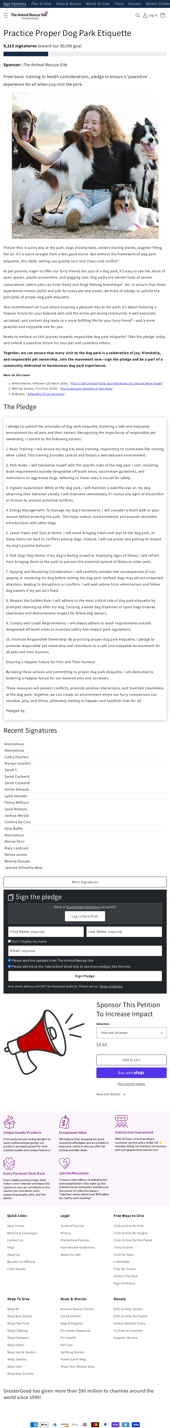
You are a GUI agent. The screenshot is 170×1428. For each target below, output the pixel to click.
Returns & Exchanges (22, 1233)
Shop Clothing (17, 1330)
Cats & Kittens (71, 1316)
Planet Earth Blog (73, 1359)
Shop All (13, 1309)
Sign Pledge (85, 976)
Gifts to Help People (128, 1309)
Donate (134, 4)
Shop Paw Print (18, 1323)
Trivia (118, 4)
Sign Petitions (14, 4)
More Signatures (85, 882)
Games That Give (126, 1276)
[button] (6, 15)
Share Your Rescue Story (78, 1366)
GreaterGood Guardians (83, 906)
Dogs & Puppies (72, 1323)
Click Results (16, 1269)
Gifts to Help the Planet (130, 1316)
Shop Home (15, 1345)
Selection (102, 1024)
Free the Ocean (125, 1269)
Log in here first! (85, 916)
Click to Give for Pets (129, 1226)
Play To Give (41, 4)
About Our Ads (71, 1254)
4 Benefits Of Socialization (46, 394)
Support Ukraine (126, 1337)
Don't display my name (29, 941)
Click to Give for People (131, 1233)
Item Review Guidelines (78, 1247)
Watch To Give (98, 4)
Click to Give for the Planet (133, 1240)
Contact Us (15, 1240)
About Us (13, 1254)
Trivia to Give (123, 1247)
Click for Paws (124, 1254)
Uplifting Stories (72, 1352)
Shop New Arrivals (20, 1373)
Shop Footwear (18, 1337)
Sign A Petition (124, 1283)
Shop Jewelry (17, 1359)
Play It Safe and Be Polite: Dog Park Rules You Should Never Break (116, 383)
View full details (108, 1094)
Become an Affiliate (21, 1261)
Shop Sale (14, 1366)
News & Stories (68, 4)
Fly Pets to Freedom (128, 1330)
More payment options (131, 1084)
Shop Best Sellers (19, 1316)
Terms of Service (111, 986)
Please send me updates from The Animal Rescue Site (52, 960)
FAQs (10, 1247)
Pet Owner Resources (76, 1330)
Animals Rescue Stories (77, 1309)
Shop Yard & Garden (21, 1352)
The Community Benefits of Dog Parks (86, 388)
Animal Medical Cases (129, 1323)
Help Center (16, 1226)
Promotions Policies (75, 1240)
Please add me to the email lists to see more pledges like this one (71, 966)
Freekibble (121, 1261)
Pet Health (68, 1337)
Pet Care (67, 1345)
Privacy (66, 1233)
